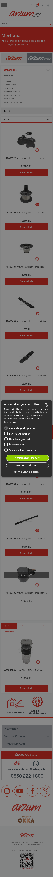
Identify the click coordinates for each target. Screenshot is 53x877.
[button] (26, 471)
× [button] (47, 406)
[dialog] (26, 438)
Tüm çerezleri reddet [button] (27, 465)
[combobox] (46, 403)
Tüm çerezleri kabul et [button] (27, 458)
